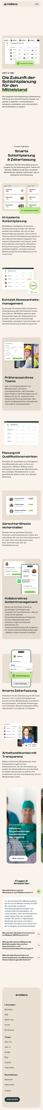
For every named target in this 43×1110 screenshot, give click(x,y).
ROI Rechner (9, 1030)
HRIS (6, 1015)
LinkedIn (8, 1062)
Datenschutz (9, 1085)
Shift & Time (9, 1020)
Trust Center (9, 1068)
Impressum (9, 1079)
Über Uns (8, 1042)
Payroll (7, 1025)
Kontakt (7, 1052)
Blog (6, 1057)
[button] (8, 1091)
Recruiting (8, 1009)
